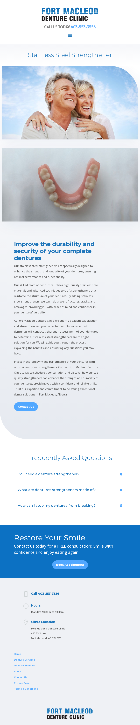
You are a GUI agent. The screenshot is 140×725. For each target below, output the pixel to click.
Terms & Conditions (26, 688)
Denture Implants (24, 665)
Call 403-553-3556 (45, 594)
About (17, 671)
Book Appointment (70, 564)
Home (17, 654)
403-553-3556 (83, 26)
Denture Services (24, 659)
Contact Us (26, 406)
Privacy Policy (22, 683)
